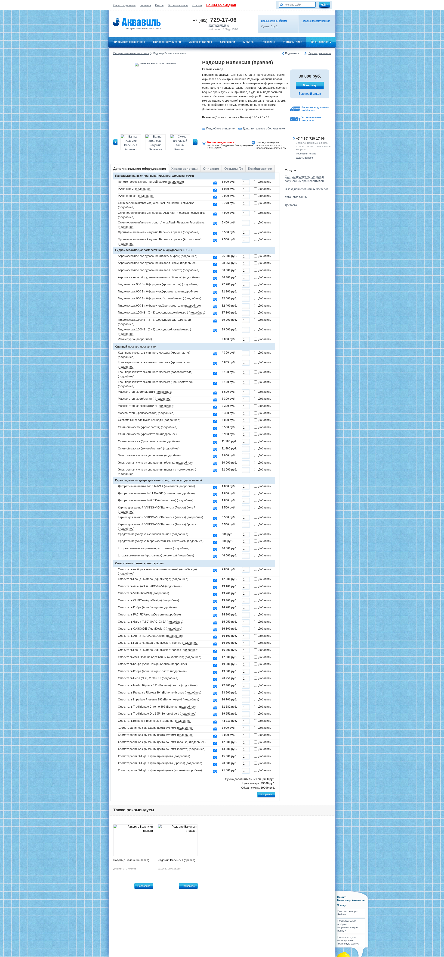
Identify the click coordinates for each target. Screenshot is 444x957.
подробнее (175, 181)
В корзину (310, 85)
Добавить (264, 181)
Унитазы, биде (292, 42)
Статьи (159, 5)
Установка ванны (178, 5)
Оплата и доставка (124, 5)
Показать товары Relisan (347, 913)
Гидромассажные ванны (129, 42)
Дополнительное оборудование (264, 128)
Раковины (268, 42)
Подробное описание (220, 128)
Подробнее (143, 886)
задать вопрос (304, 157)
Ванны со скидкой (221, 5)
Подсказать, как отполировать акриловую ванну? (348, 940)
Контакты (145, 5)
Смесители (227, 42)
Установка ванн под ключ (311, 119)
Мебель (248, 42)
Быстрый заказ (310, 93)
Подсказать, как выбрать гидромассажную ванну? (347, 925)
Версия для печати (319, 53)
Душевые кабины (200, 42)
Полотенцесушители (167, 42)
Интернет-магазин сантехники (131, 53)
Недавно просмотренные (315, 20)
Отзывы (197, 5)
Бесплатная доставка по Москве (315, 109)
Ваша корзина (269, 20)
